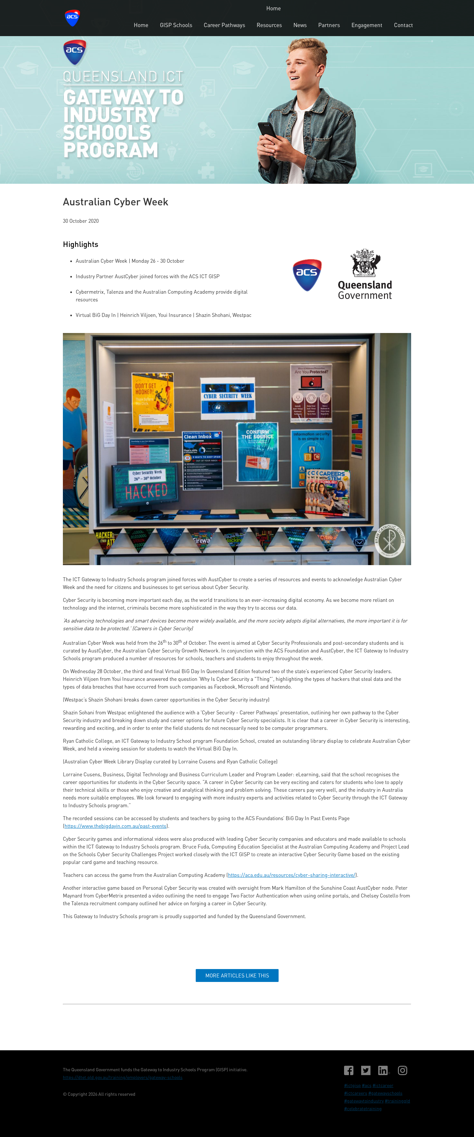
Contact (403, 25)
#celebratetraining (363, 1108)
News (300, 25)
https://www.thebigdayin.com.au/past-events (115, 826)
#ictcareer (382, 1085)
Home (273, 8)
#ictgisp (352, 1085)
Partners (329, 25)
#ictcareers (355, 1093)
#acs (366, 1085)
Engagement (366, 25)
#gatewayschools (385, 1093)
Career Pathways (224, 25)
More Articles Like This (237, 975)
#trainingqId (397, 1100)
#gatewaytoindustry (364, 1100)
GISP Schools (176, 25)
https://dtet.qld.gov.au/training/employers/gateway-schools (123, 1077)
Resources (269, 25)
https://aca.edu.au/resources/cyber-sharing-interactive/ (291, 875)
